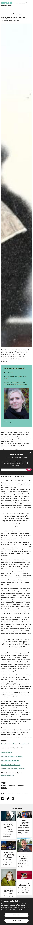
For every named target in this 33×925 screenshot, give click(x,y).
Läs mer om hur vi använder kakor (14, 909)
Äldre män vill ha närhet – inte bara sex (12, 756)
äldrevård (4, 787)
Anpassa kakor (16, 920)
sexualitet (21, 785)
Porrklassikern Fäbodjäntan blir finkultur (8, 856)
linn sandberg (12, 785)
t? (18, 760)
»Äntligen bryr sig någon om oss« (10, 764)
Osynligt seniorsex (6, 752)
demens (3, 785)
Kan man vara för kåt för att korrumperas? (24, 824)
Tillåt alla (16, 915)
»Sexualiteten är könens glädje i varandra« (13, 768)
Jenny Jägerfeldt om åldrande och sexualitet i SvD (15, 744)
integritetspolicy (16, 465)
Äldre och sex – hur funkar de (9, 760)
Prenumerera (21, 3)
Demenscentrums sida (7, 775)
